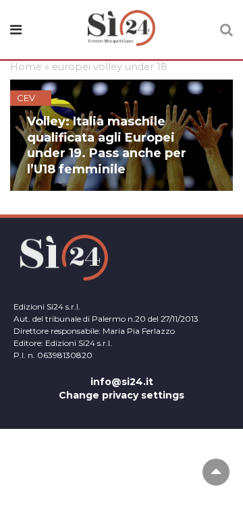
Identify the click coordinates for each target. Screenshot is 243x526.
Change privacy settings (121, 395)
